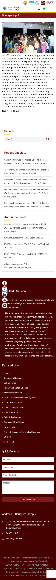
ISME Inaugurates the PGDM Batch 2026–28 (23, 238)
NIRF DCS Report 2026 (14, 407)
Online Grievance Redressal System (20, 397)
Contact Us (9, 442)
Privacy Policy (10, 427)
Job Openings (10, 383)
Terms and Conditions (14, 422)
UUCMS (7, 437)
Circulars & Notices (12, 378)
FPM (30, 267)
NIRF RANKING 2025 (13, 402)
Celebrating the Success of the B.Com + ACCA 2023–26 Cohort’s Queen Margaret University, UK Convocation (25, 228)
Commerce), (22, 267)
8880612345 (12, 533)
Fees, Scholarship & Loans (16, 388)
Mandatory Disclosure (14, 393)
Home (7, 373)
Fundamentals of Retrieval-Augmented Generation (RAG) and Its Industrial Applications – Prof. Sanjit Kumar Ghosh (26, 193)
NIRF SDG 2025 (11, 412)
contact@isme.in (14, 538)
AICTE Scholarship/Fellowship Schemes (22, 432)
